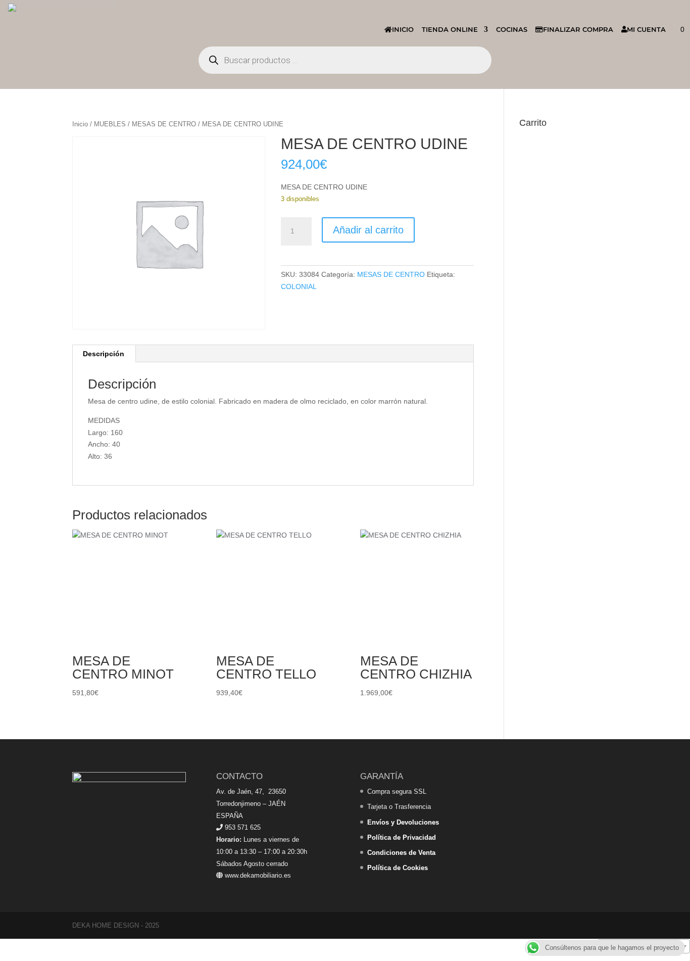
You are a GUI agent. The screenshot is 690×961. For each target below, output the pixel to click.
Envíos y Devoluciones (403, 822)
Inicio (80, 124)
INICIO (403, 29)
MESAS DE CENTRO (164, 124)
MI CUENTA (646, 29)
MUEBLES (110, 124)
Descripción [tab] (103, 354)
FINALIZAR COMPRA (578, 29)
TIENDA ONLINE (450, 29)
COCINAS (511, 29)
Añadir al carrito (368, 229)
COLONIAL (299, 286)
